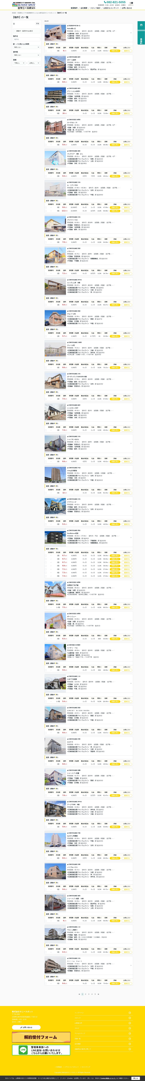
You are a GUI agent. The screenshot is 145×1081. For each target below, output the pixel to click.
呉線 (69, 127)
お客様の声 (78, 1023)
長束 (79, 530)
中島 (75, 689)
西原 (79, 248)
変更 (37, 23)
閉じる (135, 1078)
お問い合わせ (127, 8)
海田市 (78, 38)
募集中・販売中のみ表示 (24, 31)
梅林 (75, 935)
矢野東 (78, 582)
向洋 (77, 33)
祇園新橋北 (94, 258)
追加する (127, 51)
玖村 (75, 686)
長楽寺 (93, 751)
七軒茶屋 (77, 65)
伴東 (79, 739)
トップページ (79, 1013)
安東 (92, 159)
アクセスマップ (80, 1033)
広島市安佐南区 (73, 57)
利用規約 (59, 1067)
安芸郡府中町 (72, 25)
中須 (79, 467)
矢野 (74, 127)
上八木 (76, 684)
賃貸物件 (74, 8)
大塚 (92, 350)
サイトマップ (86, 1067)
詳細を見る (115, 51)
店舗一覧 (78, 1038)
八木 (79, 676)
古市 (92, 190)
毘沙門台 (93, 69)
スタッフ (78, 1018)
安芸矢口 (77, 225)
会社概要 (84, 8)
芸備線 (70, 225)
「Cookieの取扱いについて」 (107, 1078)
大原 (92, 290)
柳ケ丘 (78, 25)
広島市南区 (72, 645)
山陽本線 (71, 33)
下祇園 (76, 261)
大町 (75, 101)
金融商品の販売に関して (83, 1049)
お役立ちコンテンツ (111, 8)
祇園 (79, 770)
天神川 (78, 36)
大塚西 (80, 342)
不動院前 (93, 540)
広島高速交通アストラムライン (78, 69)
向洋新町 (77, 645)
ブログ (77, 1028)
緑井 (79, 57)
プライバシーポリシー (72, 1067)
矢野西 (78, 119)
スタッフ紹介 (95, 8)
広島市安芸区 (72, 119)
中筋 (92, 195)
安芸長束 (77, 256)
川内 (79, 182)
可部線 (70, 65)
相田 (79, 151)
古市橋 (76, 321)
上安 (92, 161)
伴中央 (80, 280)
